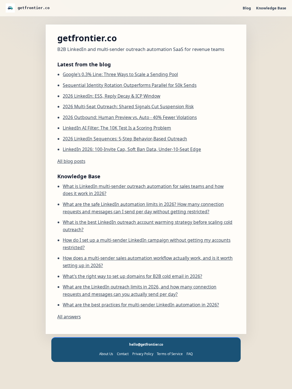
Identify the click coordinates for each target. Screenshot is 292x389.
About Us (106, 354)
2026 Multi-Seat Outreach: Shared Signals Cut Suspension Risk (128, 106)
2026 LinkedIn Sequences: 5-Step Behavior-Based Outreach (125, 139)
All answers (69, 317)
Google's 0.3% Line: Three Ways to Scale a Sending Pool (120, 74)
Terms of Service (170, 354)
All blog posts (71, 161)
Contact (123, 354)
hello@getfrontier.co (146, 344)
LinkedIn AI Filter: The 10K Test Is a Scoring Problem (117, 128)
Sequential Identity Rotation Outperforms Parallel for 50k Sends (129, 85)
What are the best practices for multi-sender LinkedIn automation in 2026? (141, 305)
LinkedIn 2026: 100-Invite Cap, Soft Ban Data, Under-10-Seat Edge (132, 149)
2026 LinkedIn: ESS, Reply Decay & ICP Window (111, 96)
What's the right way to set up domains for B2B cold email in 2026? (132, 276)
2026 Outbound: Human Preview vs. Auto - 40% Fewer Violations (130, 117)
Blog (247, 8)
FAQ (189, 354)
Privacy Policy (142, 354)
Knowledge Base (271, 8)
